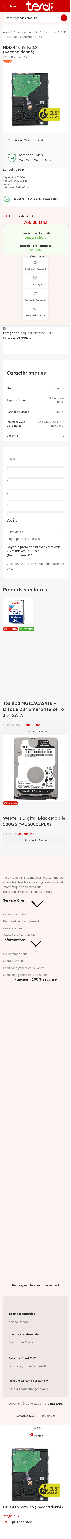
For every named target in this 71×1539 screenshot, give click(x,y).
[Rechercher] (64, 17)
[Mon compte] (61, 6)
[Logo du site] (40, 5)
